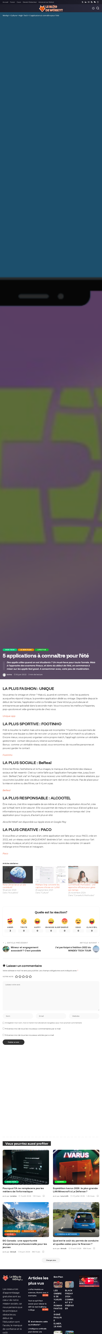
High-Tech (9, 650)
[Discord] (94, 2)
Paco (5, 853)
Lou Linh (64, 1196)
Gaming (60, 1182)
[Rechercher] (97, 8)
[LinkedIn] (85, 2)
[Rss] (91, 2)
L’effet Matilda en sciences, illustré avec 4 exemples (38, 1292)
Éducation (29, 1231)
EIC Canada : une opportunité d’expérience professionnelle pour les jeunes (25, 1244)
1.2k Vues (90, 1196)
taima (9, 675)
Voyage (10, 1234)
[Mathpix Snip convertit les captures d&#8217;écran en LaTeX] (50, 874)
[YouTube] (88, 2)
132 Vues (37, 1196)
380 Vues (36, 1252)
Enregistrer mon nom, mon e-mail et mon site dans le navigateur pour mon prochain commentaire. (43, 1023)
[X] (82, 2)
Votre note (8, 977)
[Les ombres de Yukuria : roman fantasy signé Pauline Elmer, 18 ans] (58, 1284)
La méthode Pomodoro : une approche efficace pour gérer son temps (81, 887)
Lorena (13, 1196)
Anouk (13, 1252)
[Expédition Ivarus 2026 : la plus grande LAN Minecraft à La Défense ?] (76, 1167)
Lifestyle (41, 650)
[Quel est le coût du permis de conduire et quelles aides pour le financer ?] (76, 1219)
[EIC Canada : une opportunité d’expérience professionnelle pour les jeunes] (26, 1219)
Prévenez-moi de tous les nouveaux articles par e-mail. (29, 1035)
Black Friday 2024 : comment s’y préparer (69, 1299)
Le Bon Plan (25, 650)
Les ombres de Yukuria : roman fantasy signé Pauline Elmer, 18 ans (58, 1308)
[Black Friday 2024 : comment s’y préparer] (69, 1284)
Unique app (9, 716)
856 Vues (87, 1248)
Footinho (7, 755)
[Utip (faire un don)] (97, 2)
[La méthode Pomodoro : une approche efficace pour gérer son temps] (83, 874)
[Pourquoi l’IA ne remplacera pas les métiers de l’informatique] (26, 1167)
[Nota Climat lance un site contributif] (18, 874)
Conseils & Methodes (67, 1234)
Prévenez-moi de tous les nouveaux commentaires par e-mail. (33, 1029)
